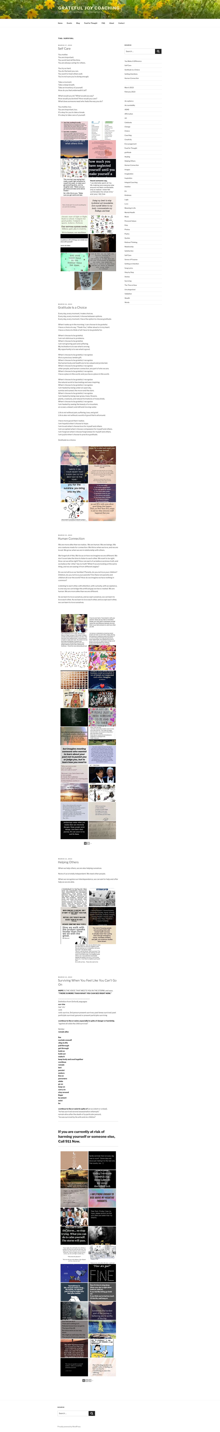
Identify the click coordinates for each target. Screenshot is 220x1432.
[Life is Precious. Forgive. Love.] (102, 811)
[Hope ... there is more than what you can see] (74, 1198)
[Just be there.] (74, 916)
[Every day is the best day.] (74, 474)
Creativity (128, 139)
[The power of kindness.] (74, 736)
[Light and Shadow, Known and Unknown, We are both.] (102, 1235)
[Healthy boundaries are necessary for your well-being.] (102, 243)
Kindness (128, 195)
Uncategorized (130, 289)
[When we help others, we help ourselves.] (88, 954)
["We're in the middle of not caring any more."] (102, 1254)
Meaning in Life (130, 208)
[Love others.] (74, 717)
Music (127, 217)
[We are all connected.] (74, 661)
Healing (127, 157)
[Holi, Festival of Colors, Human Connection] (102, 642)
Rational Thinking (131, 242)
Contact (121, 23)
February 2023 (130, 92)
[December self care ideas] (102, 224)
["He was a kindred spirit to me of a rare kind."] (102, 773)
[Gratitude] (102, 493)
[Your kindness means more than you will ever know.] (102, 755)
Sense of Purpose (131, 259)
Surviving (128, 281)
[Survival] (74, 1160)
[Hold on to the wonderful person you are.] (74, 1348)
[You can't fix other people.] (74, 830)
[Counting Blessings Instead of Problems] (102, 455)
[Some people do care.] (74, 755)
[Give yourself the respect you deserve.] (74, 149)
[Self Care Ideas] (102, 206)
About (111, 23)
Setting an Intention (132, 264)
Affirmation (129, 114)
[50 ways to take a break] (74, 168)
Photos (127, 229)
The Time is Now (131, 285)
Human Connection (71, 538)
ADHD (127, 109)
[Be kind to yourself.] (74, 262)
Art (126, 118)
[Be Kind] (102, 717)
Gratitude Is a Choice (72, 307)
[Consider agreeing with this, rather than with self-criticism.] (74, 130)
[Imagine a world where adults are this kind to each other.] (102, 736)
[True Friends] (102, 792)
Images (127, 169)
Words (127, 302)
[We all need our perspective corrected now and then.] (102, 623)
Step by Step (129, 272)
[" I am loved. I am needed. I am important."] (102, 1348)
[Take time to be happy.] (74, 187)
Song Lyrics (129, 268)
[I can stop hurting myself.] (102, 1367)
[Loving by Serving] (102, 698)
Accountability (130, 105)
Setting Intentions (131, 74)
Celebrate (128, 122)
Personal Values (130, 221)
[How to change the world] (102, 680)
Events (69, 23)
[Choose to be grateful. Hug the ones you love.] (74, 512)
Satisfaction (129, 251)
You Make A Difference (133, 61)
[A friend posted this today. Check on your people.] (74, 642)
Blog (78, 23)
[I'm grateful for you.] (74, 493)
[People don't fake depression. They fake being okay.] (74, 1217)
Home (60, 23)
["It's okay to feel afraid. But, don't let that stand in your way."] (74, 1329)
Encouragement (130, 144)
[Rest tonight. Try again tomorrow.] (74, 1179)
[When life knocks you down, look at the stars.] (74, 1273)
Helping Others (68, 862)
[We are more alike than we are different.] (74, 680)
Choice (127, 131)
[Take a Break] (74, 206)
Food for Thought (90, 23)
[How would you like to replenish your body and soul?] (102, 130)
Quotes (127, 238)
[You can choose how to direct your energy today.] (102, 262)
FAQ (103, 23)
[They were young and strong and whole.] (102, 897)
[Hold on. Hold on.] (102, 1292)
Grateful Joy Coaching (89, 8)
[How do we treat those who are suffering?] (74, 935)
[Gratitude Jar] (102, 512)
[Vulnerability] (74, 792)
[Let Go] (102, 149)
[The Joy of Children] (74, 623)
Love (126, 204)
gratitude (128, 152)
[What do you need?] (102, 187)
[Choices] (102, 916)
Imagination (129, 174)
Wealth (127, 298)
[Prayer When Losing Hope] (102, 1217)
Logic (127, 200)
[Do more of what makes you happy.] (88, 281)
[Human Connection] (102, 661)
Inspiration (128, 178)
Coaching (128, 135)
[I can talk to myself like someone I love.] (74, 1367)
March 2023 (129, 87)
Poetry (127, 234)
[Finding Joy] (74, 455)
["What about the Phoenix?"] (74, 1254)
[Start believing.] (102, 474)
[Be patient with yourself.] (74, 243)
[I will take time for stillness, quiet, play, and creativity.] (74, 224)
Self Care (64, 48)
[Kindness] (74, 698)
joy (126, 191)
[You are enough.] (102, 1311)
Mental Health (130, 212)
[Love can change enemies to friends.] (102, 830)
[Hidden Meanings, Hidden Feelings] (102, 1273)
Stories (127, 277)
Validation (128, 294)
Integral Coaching (131, 182)
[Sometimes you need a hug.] (74, 1292)
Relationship (129, 247)
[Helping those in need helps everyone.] (102, 935)
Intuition (128, 187)
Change (127, 127)
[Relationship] (74, 811)
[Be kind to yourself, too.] (102, 168)
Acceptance (129, 101)
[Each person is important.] (74, 897)
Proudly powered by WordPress (69, 1427)
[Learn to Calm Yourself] (74, 1235)
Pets (126, 225)
